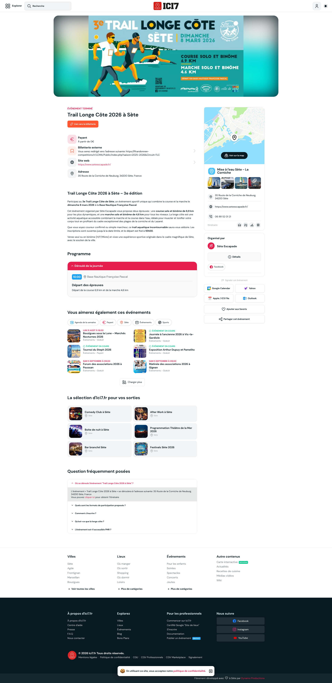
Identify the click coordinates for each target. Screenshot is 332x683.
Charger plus (135, 382)
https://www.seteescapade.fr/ (231, 206)
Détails (236, 256)
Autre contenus (228, 557)
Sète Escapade (227, 246)
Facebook (218, 267)
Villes (71, 557)
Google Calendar (221, 288)
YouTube (243, 637)
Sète (126, 322)
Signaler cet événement (236, 280)
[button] (132, 266)
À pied (245, 225)
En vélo (252, 225)
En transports (258, 225)
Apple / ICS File (221, 298)
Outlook (252, 298)
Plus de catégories (132, 589)
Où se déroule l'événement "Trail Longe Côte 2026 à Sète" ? (104, 483)
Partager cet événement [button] (237, 319)
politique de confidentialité (189, 671)
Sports (166, 322)
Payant (110, 322)
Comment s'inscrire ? (85, 513)
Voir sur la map (236, 155)
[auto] (326, 6)
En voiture (239, 225)
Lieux (121, 557)
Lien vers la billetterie (85, 124)
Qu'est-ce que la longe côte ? (89, 521)
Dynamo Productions (253, 678)
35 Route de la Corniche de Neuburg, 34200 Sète (235, 197)
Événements (145, 322)
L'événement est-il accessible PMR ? (93, 529)
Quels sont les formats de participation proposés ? (100, 505)
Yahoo (252, 288)
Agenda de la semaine (85, 322)
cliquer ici (90, 497)
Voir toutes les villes (83, 589)
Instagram (243, 629)
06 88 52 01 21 (223, 216)
